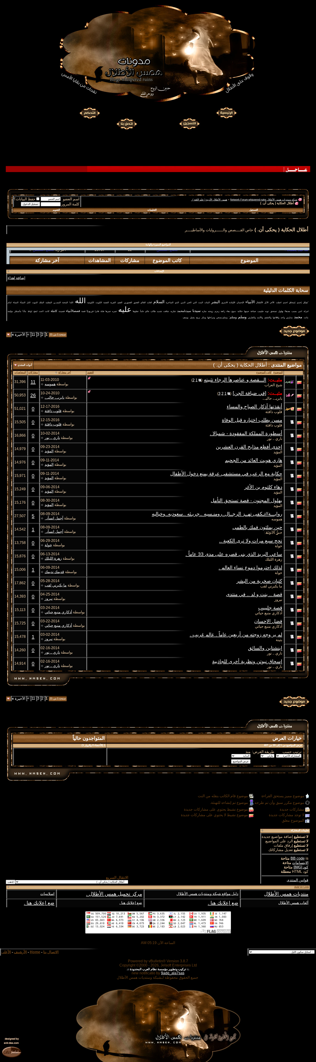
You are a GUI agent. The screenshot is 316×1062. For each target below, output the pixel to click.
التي (195, 302)
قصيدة (62, 311)
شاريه (173, 311)
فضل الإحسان (268, 621)
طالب (153, 311)
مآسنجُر (17, 311)
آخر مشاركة (64, 372)
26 (33, 395)
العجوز (136, 302)
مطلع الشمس (43, 260)
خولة (278, 546)
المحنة (65, 302)
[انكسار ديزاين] (11, 1052)
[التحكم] (90, 113)
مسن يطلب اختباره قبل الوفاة (252, 420)
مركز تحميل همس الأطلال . (114, 894)
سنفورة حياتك (167, 260)
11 (33, 335)
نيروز (278, 600)
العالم (143, 302)
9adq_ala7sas (172, 973)
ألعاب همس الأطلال (293, 903)
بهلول (280, 311)
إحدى (299, 302)
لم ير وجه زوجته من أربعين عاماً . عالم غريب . (236, 634)
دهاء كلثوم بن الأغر (263, 487)
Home (35, 952)
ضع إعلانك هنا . (223, 903)
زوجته (210, 311)
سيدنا (196, 311)
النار (29, 302)
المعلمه (49, 302)
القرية (113, 302)
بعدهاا (287, 311)
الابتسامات (300, 863)
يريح (198, 317)
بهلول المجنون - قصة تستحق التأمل (246, 500)
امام (10, 302)
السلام (158, 301)
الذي (177, 302)
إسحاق (292, 302)
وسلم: (233, 317)
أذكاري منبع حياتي (268, 613)
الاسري (224, 302)
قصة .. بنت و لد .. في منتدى (254, 594)
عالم (147, 311)
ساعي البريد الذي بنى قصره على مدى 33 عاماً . (234, 554)
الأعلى (6, 952)
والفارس (252, 317)
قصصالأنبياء (73, 311)
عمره (114, 311)
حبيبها (246, 311)
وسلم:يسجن (221, 317)
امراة (306, 311)
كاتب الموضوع (263, 372)
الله (80, 300)
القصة (106, 302)
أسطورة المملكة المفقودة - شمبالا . (246, 433)
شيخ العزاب (273, 385)
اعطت (279, 302)
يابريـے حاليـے (272, 398)
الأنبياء (250, 302)
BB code (298, 858)
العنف (119, 302)
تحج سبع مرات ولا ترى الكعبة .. (250, 540)
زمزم (217, 311)
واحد (283, 317)
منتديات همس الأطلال (286, 894)
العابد (149, 302)
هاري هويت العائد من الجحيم (253, 460)
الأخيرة (18, 335)
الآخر (272, 302)
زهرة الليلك (273, 559)
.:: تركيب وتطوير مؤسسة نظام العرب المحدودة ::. (158, 969)
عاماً (142, 311)
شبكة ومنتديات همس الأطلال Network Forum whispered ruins (263, 199)
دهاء (228, 311)
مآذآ (24, 311)
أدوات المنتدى (25, 365)
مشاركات (33, 372)
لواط (30, 311)
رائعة (223, 311)
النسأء (22, 302)
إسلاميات (47, 894)
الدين (183, 302)
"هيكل (305, 302)
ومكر (203, 317)
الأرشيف (20, 952)
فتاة (102, 311)
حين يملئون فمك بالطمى (257, 527)
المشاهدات (20, 372)
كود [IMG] (301, 867)
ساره (204, 311)
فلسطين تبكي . (296, 260)
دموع (234, 311)
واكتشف (267, 317)
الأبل (266, 302)
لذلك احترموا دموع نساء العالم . (250, 567)
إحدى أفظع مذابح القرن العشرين (249, 447)
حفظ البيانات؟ (24, 199)
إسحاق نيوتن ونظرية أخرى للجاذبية (247, 661)
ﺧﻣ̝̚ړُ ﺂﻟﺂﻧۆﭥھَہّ (273, 532)
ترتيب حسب (291, 752)
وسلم (242, 317)
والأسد (260, 317)
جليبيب (260, 311)
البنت (200, 302)
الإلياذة (232, 302)
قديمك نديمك (54, 572)
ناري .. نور (274, 439)
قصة (83, 311)
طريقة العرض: (263, 752)
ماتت (306, 317)
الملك (41, 302)
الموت (35, 302)
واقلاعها (276, 317)
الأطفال (259, 302)
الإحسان (240, 302)
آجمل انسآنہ (54, 518)
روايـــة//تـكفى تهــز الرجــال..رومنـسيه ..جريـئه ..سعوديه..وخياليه (217, 514)
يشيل (192, 317)
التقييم (90, 372)
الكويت (99, 302)
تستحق (273, 311)
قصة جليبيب (270, 608)
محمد (298, 317)
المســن (57, 302)
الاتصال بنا (51, 952)
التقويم (56, 209)
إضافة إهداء (16, 278)
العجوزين (128, 302)
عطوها (136, 311)
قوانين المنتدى (297, 880)
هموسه (50, 384)
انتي (300, 311)
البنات (207, 302)
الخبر (189, 302)
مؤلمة (10, 311)
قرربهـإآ (90, 311)
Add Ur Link (301, 887)
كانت (47, 311)
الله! (71, 302)
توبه (267, 311)
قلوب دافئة (273, 412)
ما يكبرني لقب (271, 586)
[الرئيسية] (226, 113)
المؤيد (277, 452)
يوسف (186, 317)
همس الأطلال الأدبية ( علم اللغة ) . (209, 199)
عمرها (108, 311)
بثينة (279, 640)
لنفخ (35, 311)
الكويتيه (90, 302)
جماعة (253, 311)
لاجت (41, 311)
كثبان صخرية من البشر (259, 581)
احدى (285, 302)
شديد (159, 311)
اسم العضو (71, 199)
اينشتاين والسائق (265, 648)
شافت (166, 311)
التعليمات (152, 209)
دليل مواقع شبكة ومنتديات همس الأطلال (207, 894)
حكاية (240, 311)
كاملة (54, 311)
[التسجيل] (190, 123)
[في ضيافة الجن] (249, 393)
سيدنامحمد (184, 311)
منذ (248, 752)
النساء (16, 302)
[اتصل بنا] (126, 123)
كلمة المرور (70, 204)
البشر (215, 302)
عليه (124, 309)
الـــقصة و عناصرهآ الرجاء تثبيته (235, 380)
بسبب (294, 311)
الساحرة (169, 302)
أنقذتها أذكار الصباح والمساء (254, 406)
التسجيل (253, 209)
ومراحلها (211, 317)
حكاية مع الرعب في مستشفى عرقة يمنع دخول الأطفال (226, 473)
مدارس (289, 317)
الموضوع (278, 372)
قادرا (97, 311)
